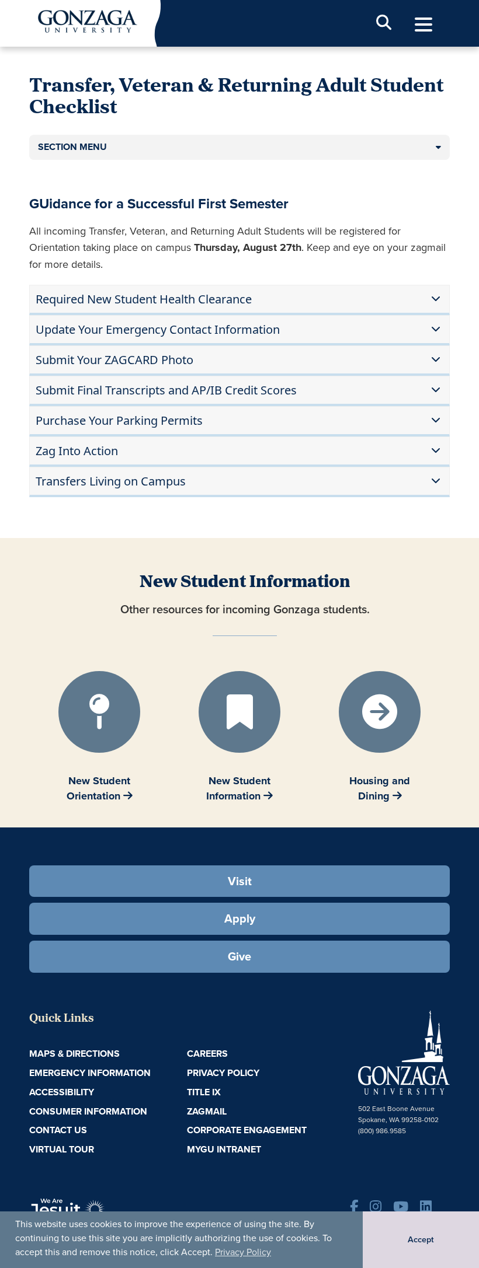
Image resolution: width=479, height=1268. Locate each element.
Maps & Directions (74, 1053)
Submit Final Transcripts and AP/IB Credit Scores (166, 390)
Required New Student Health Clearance (144, 299)
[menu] (423, 25)
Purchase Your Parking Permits (119, 420)
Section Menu (72, 146)
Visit (240, 881)
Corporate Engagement (247, 1130)
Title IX (204, 1092)
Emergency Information (90, 1073)
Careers (207, 1053)
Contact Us (58, 1130)
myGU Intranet (224, 1149)
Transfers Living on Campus (111, 481)
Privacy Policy (243, 1252)
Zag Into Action (77, 451)
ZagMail (207, 1111)
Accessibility (61, 1092)
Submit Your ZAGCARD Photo (114, 360)
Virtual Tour (61, 1149)
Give (239, 956)
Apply (239, 918)
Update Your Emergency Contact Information (158, 329)
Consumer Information (88, 1111)
